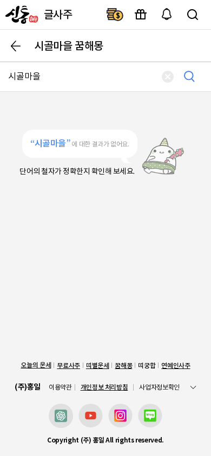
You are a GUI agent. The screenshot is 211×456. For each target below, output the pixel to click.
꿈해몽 (123, 365)
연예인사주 (175, 365)
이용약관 (60, 387)
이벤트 (141, 15)
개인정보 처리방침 (104, 387)
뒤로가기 (16, 46)
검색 (193, 15)
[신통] (20, 14)
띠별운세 (97, 365)
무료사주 (68, 365)
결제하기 (115, 15)
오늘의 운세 (36, 365)
